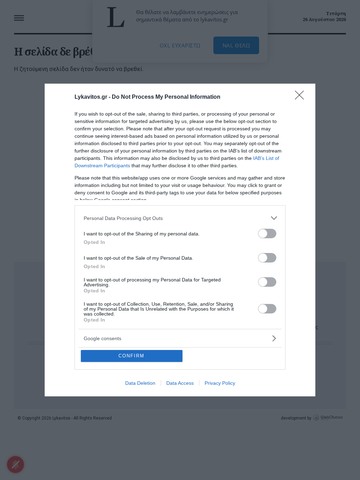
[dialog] (180, 240)
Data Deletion (140, 383)
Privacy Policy (220, 383)
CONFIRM (131, 355)
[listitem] (180, 218)
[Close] (301, 97)
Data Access (180, 383)
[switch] (267, 233)
